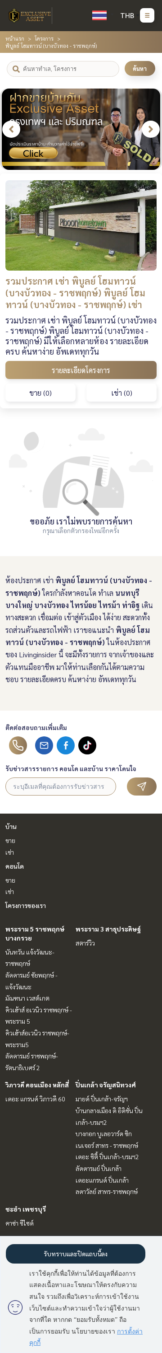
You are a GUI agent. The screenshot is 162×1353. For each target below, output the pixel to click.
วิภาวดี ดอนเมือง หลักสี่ (37, 1085)
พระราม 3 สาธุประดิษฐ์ (108, 929)
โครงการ (44, 38)
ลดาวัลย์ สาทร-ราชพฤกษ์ (107, 1191)
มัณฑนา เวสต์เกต (27, 998)
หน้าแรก (14, 38)
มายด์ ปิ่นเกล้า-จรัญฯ (102, 1099)
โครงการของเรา (25, 905)
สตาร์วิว (85, 943)
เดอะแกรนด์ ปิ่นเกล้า (102, 1180)
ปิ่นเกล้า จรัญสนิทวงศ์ (106, 1085)
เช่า (9, 852)
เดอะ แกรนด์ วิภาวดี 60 (35, 1099)
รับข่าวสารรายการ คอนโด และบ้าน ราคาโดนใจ (70, 768)
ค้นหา (140, 68)
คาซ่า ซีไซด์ (19, 1223)
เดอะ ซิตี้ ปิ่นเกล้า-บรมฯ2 (107, 1156)
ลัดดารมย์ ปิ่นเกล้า (99, 1168)
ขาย (10, 840)
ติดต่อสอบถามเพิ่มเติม (36, 727)
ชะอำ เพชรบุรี (25, 1209)
